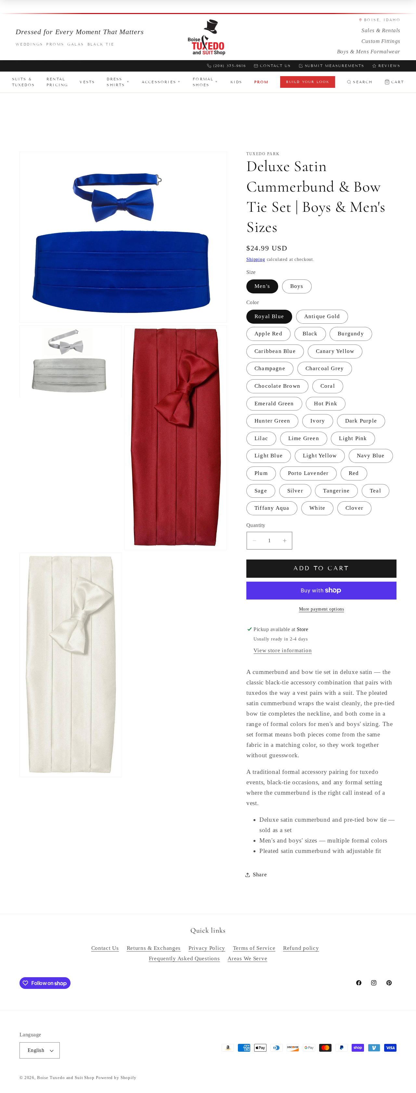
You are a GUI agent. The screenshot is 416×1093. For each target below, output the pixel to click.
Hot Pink (325, 403)
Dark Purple (361, 421)
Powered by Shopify (116, 1077)
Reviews (389, 65)
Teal (375, 491)
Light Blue (268, 455)
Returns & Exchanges (154, 948)
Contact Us (275, 65)
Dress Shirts (118, 82)
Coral (327, 386)
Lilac (261, 438)
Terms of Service (254, 948)
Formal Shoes (205, 82)
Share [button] (260, 874)
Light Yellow (320, 455)
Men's (262, 286)
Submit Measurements (335, 65)
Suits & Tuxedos (23, 82)
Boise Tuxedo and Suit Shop (66, 1077)
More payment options (321, 609)
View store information (283, 650)
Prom (261, 82)
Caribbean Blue (275, 351)
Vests (87, 82)
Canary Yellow (335, 351)
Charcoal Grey (325, 368)
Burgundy (351, 334)
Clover (354, 508)
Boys (297, 286)
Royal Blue (269, 316)
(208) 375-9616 (229, 65)
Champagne (269, 368)
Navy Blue (371, 455)
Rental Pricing (57, 82)
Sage (260, 491)
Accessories (161, 82)
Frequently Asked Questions (184, 958)
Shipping (255, 259)
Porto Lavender (308, 473)
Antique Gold (322, 316)
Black (310, 334)
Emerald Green (274, 403)
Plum (261, 473)
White (317, 508)
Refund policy (301, 948)
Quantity (256, 525)
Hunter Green (272, 421)
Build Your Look (307, 82)
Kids (236, 82)
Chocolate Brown (277, 386)
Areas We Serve (247, 958)
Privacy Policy (206, 948)
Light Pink (353, 438)
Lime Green (303, 438)
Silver (295, 491)
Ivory (317, 421)
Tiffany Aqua (271, 508)
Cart (397, 82)
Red (354, 473)
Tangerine (336, 491)
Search (362, 82)
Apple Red (268, 334)
